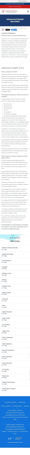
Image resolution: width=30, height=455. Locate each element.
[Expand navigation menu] (28, 11)
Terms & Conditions (6, 406)
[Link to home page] (13, 11)
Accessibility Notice (17, 406)
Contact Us (26, 406)
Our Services (14, 28)
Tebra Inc (15, 402)
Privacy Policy (22, 402)
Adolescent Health (23, 28)
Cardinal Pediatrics (5, 28)
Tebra (21, 442)
